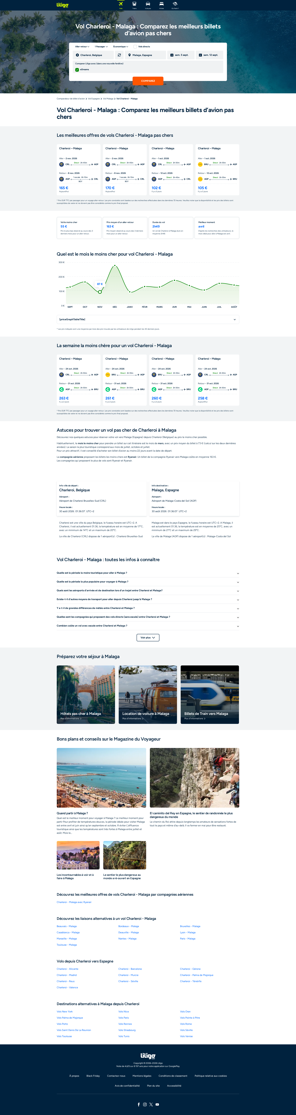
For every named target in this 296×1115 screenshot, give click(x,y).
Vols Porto (62, 1023)
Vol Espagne (94, 98)
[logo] (62, 5)
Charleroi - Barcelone (130, 968)
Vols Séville (186, 1030)
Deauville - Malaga (128, 932)
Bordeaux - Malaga (128, 926)
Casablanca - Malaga (68, 932)
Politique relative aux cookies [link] (211, 1075)
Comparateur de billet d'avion (71, 98)
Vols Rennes (125, 1023)
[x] (151, 1104)
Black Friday (93, 1075)
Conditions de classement (173, 1075)
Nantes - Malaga (127, 938)
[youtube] (157, 1104)
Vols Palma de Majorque (70, 1017)
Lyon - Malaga (187, 932)
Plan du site (153, 1085)
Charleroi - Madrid (67, 975)
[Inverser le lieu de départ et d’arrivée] (119, 55)
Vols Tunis (123, 1036)
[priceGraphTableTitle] (72, 319)
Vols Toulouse (64, 1036)
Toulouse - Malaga (67, 944)
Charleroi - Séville (128, 981)
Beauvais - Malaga (67, 926)
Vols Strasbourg (127, 1030)
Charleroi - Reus (65, 981)
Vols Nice (123, 1011)
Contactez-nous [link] (116, 1075)
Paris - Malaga (187, 938)
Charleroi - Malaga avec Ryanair (74, 902)
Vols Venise (186, 1036)
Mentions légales (142, 1075)
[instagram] (145, 1104)
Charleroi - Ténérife (190, 981)
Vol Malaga (108, 98)
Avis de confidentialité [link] (127, 1085)
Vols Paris (123, 1017)
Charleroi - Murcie (128, 975)
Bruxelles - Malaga (190, 926)
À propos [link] (74, 1075)
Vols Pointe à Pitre (190, 1017)
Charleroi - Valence (67, 987)
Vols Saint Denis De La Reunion (74, 1030)
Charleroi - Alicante (67, 968)
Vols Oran (185, 1011)
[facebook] (139, 1104)
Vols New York (65, 1011)
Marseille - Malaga (67, 938)
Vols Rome (186, 1023)
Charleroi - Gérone (190, 968)
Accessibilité (174, 1085)
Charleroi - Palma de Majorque (196, 975)
